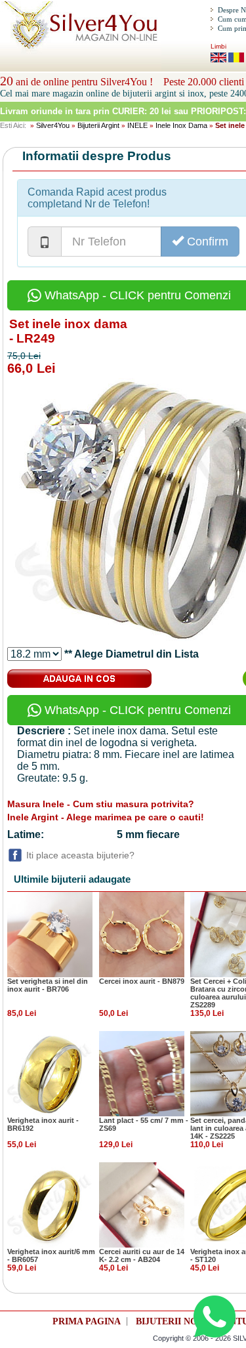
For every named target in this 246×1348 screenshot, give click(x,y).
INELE (137, 125)
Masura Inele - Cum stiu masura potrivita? (100, 804)
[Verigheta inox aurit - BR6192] (49, 1073)
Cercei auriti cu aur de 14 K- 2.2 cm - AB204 (141, 1255)
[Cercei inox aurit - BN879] (141, 934)
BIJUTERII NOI (168, 1321)
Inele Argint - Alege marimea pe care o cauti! (105, 817)
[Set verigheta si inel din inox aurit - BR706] (49, 934)
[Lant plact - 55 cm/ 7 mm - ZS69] (141, 1073)
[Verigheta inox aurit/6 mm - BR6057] (49, 1204)
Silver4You (53, 125)
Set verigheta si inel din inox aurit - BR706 (47, 985)
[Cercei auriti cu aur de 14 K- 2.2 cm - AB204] (141, 1204)
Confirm (206, 241)
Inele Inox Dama (181, 125)
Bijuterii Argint (98, 125)
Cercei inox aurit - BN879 (141, 981)
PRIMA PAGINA (86, 1321)
